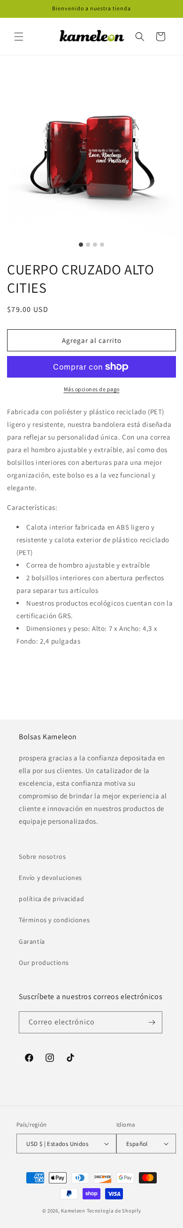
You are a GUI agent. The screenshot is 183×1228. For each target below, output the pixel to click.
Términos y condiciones (54, 920)
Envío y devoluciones (50, 877)
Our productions (44, 962)
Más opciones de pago (92, 389)
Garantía (32, 941)
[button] (18, 36)
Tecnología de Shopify (114, 1210)
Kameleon (73, 1210)
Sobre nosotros (42, 856)
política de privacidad (51, 898)
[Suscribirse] (151, 1022)
